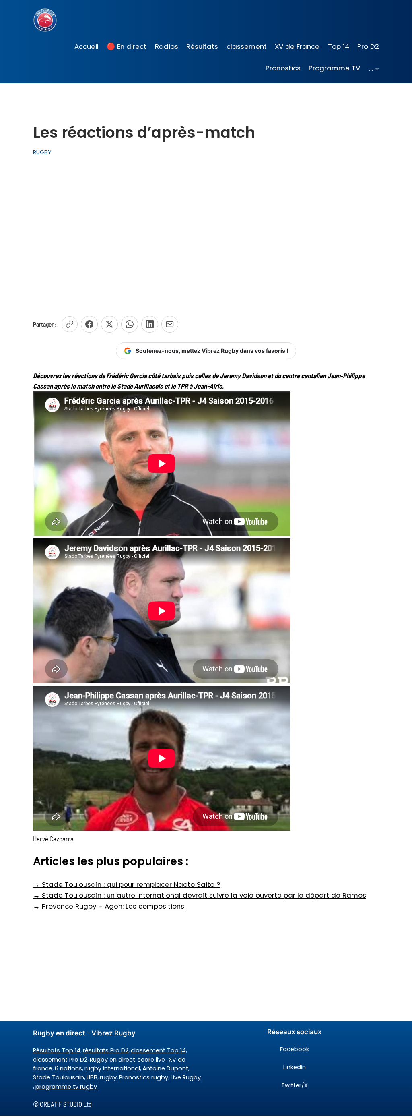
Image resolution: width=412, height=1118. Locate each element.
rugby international (112, 1068)
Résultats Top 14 (56, 1050)
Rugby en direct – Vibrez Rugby (84, 1033)
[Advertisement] (206, 233)
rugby (108, 1077)
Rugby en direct (112, 1060)
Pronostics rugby (143, 1077)
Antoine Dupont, (166, 1068)
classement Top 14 (158, 1050)
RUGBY (42, 152)
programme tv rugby (66, 1087)
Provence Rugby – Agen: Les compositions (108, 906)
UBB (92, 1077)
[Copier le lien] (70, 324)
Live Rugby (186, 1077)
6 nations (68, 1068)
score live (151, 1060)
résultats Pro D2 (105, 1050)
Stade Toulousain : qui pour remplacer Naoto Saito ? (126, 884)
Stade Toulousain (58, 1077)
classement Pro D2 (60, 1060)
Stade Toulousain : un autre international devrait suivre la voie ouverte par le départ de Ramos (199, 895)
